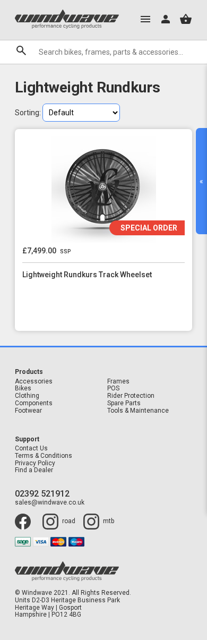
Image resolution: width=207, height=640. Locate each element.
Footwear (28, 410)
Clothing (27, 395)
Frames (118, 381)
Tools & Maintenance (138, 410)
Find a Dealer (34, 470)
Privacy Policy (35, 463)
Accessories (34, 381)
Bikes (23, 388)
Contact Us (31, 448)
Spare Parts (124, 403)
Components (34, 403)
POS (113, 388)
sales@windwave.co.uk (49, 502)
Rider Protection (130, 395)
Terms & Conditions (43, 456)
